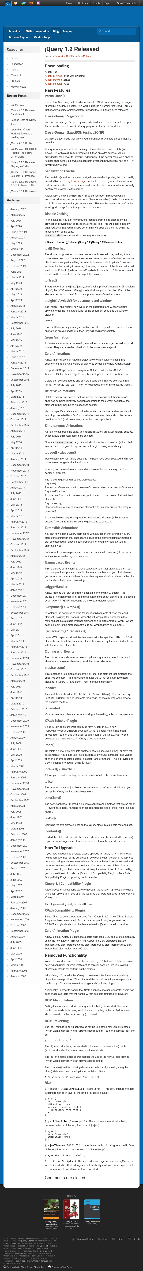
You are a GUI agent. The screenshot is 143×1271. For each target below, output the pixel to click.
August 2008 (17, 805)
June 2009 (16, 749)
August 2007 (17, 868)
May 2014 (16, 442)
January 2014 (18, 459)
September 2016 (19, 323)
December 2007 (19, 845)
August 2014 (17, 430)
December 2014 (19, 413)
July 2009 (15, 743)
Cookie (6, 1263)
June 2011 (16, 624)
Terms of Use (19, 1260)
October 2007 (18, 857)
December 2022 (19, 254)
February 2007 (18, 902)
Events (96, 3)
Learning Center (85, 1239)
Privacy (29, 1260)
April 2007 (16, 891)
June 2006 (16, 948)
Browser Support (19, 37)
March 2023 (17, 249)
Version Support (44, 37)
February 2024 (18, 232)
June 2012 (16, 567)
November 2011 (19, 601)
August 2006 (17, 936)
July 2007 (15, 874)
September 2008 (19, 800)
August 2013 (17, 487)
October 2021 (18, 266)
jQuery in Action (71, 1225)
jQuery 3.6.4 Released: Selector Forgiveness (23, 174)
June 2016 (16, 334)
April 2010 (16, 698)
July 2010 (15, 686)
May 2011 (16, 629)
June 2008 (16, 817)
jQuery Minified (53, 75)
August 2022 (17, 260)
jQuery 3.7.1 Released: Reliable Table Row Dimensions (23, 152)
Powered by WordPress (62, 1267)
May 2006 (16, 953)
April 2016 (16, 345)
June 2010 (16, 692)
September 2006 (19, 930)
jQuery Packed (53, 79)
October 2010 (18, 669)
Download (15, 31)
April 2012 (16, 578)
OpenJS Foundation (127, 3)
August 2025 (17, 214)
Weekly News (18, 86)
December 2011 (19, 595)
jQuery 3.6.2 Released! (23, 191)
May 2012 (16, 573)
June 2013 (16, 499)
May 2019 (16, 294)
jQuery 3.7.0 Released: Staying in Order (23, 164)
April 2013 (16, 510)
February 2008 (18, 834)
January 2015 (18, 408)
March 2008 (17, 828)
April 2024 (16, 226)
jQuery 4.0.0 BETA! (21, 143)
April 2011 (16, 635)
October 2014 (18, 419)
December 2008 (19, 783)
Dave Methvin (84, 55)
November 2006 (19, 919)
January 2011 (18, 652)
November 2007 (19, 851)
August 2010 (17, 680)
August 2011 (17, 618)
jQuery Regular (53, 83)
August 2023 (17, 237)
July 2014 (15, 436)
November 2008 (19, 789)
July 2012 (15, 561)
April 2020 (16, 288)
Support (108, 3)
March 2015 (17, 396)
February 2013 (18, 521)
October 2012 (18, 544)
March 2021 (17, 277)
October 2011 (18, 607)
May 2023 (16, 243)
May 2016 (16, 339)
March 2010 (17, 703)
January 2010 (18, 715)
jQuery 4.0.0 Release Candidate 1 (22, 112)
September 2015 (19, 379)
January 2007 (18, 908)
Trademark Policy (24, 1248)
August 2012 (17, 555)
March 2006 (17, 965)
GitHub (136, 1239)
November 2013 (19, 470)
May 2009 (16, 754)
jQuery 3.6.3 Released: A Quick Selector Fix (23, 183)
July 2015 (15, 385)
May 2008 (16, 823)
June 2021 (16, 271)
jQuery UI (16, 3)
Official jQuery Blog (28, 16)
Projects (15, 81)
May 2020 (16, 283)
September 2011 (19, 612)
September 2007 (19, 862)
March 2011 (17, 641)
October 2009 (18, 732)
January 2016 (18, 362)
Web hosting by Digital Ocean (19, 1267)
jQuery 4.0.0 (17, 104)
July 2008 (15, 811)
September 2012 (19, 550)
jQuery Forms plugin (74, 181)
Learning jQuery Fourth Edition (51, 1225)
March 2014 (17, 453)
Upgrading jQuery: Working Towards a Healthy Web (21, 133)
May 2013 (16, 504)
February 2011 (18, 646)
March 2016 (17, 351)
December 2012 (19, 533)
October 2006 (18, 925)
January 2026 (18, 209)
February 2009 (18, 771)
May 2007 (16, 885)
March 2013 (17, 516)
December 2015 (19, 368)
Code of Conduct (40, 1260)
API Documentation (37, 31)
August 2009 (17, 737)
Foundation (16, 64)
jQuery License (27, 1240)
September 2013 (19, 482)
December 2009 (19, 720)
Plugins (70, 3)
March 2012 (17, 584)
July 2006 (15, 942)
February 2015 (18, 402)
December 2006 (19, 914)
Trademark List (42, 1248)
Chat (104, 1239)
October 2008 (18, 794)
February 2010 (18, 709)
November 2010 (19, 663)
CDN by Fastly (40, 1267)
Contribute (83, 3)
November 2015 (19, 374)
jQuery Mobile (23, 3)
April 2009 (16, 760)
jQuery (8, 3)
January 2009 (18, 777)
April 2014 (16, 448)
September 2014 (19, 425)
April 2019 (16, 300)
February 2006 (18, 970)
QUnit (38, 3)
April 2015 (16, 391)
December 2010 (19, 658)
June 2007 (16, 879)
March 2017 (17, 317)
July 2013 (15, 493)
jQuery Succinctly (92, 1222)
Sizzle (30, 3)
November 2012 (19, 538)
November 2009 (19, 726)
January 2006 (18, 976)
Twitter (119, 1239)
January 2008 (18, 840)
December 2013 (19, 465)
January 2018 (18, 311)
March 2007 (17, 896)
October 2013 (18, 476)
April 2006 (16, 959)
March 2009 (17, 766)
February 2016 (18, 357)
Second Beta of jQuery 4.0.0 (23, 122)
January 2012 (18, 590)
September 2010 (19, 675)
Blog (56, 31)
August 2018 (17, 305)
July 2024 (15, 220)
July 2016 (15, 328)
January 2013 (18, 527)
